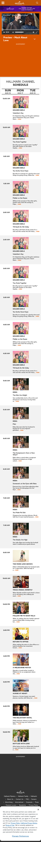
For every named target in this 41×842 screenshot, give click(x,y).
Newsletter (22, 805)
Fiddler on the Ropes (20, 198)
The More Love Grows (23, 564)
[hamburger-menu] (3, 2)
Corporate (29, 802)
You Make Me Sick (19, 512)
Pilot (14, 424)
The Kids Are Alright (20, 395)
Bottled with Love (21, 743)
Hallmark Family (23, 796)
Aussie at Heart (20, 693)
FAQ (27, 799)
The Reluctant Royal (22, 718)
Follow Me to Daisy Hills (24, 616)
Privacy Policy (33, 805)
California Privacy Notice (29, 823)
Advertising (9, 802)
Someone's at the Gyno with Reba (25, 483)
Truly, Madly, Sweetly (22, 590)
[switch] (13, 32)
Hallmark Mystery (9, 796)
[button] (11, 24)
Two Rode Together (19, 142)
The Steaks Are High (20, 540)
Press (37, 802)
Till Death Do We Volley (21, 227)
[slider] (20, 29)
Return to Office (20, 642)
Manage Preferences (20, 836)
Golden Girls (19, 110)
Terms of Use (10, 825)
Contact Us (19, 799)
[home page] (19, 3)
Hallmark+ (34, 796)
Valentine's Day (18, 113)
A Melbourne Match (22, 667)
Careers (33, 799)
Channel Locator (11, 805)
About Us (10, 799)
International (19, 802)
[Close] (38, 809)
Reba (15, 392)
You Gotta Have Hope (20, 171)
